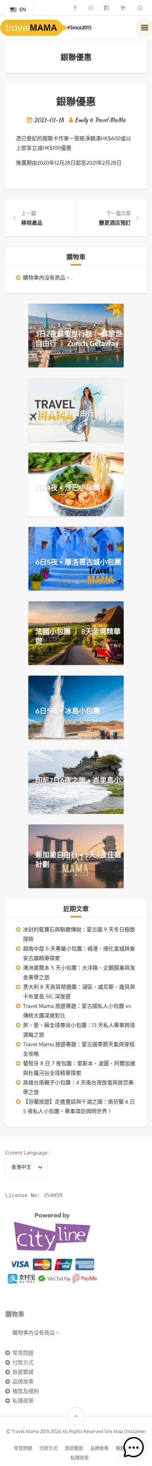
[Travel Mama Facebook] (75, 8)
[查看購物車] (123, 8)
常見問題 (23, 1352)
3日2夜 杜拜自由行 (64, 413)
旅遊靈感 (23, 1372)
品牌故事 (23, 1381)
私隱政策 (23, 1400)
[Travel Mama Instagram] (90, 8)
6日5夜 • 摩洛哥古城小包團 (78, 561)
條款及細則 (25, 1391)
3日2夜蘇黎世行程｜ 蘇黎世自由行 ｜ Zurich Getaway (78, 338)
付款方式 (23, 1362)
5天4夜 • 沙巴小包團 (67, 487)
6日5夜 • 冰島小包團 (67, 710)
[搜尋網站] (140, 8)
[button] (133, 1447)
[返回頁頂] (76, 1416)
